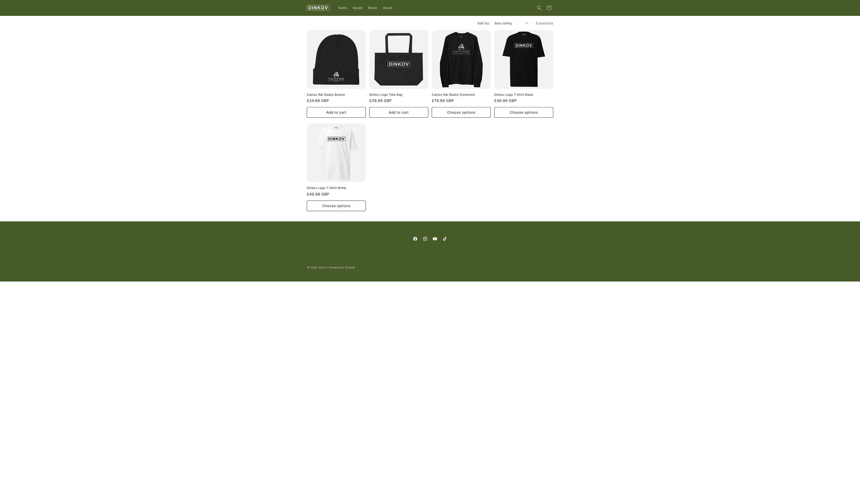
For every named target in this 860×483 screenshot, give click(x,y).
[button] (539, 8)
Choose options (461, 112)
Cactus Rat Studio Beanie (326, 94)
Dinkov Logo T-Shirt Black (513, 94)
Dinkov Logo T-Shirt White (326, 188)
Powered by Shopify (342, 267)
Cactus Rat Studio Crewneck (453, 94)
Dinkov (323, 267)
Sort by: (483, 23)
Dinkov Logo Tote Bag (385, 94)
